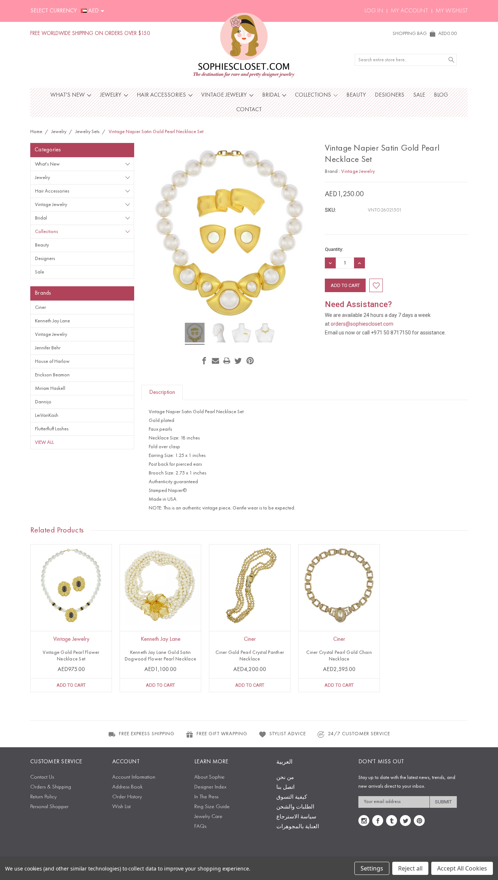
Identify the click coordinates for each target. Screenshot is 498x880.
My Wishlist (452, 11)
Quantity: (334, 249)
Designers (389, 95)
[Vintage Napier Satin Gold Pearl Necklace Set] (195, 334)
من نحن (285, 777)
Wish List (121, 807)
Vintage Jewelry (224, 95)
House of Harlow (52, 361)
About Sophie (209, 777)
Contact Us (42, 777)
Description (162, 392)
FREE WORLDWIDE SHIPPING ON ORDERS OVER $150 (90, 33)
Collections (313, 95)
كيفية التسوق (291, 797)
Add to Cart (71, 685)
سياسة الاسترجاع (296, 817)
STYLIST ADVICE (287, 733)
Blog (441, 95)
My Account (409, 11)
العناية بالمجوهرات (297, 827)
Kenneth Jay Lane (52, 320)
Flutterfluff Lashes (52, 428)
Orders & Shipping (50, 787)
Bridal (271, 95)
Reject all (410, 868)
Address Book (127, 787)
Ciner (40, 307)
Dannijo (43, 401)
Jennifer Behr (48, 347)
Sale (419, 95)
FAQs (200, 826)
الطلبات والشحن (295, 807)
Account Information (133, 777)
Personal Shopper (49, 807)
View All (44, 442)
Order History (127, 797)
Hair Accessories (162, 95)
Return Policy (43, 797)
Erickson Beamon (52, 374)
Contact (249, 110)
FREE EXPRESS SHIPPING (147, 733)
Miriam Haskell (50, 388)
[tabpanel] (71, 618)
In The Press (206, 797)
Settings (372, 868)
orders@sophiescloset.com (362, 324)
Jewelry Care (208, 816)
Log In (374, 11)
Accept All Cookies (462, 868)
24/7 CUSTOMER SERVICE (359, 733)
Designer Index (210, 787)
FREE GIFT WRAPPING (222, 733)
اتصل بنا (285, 787)
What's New (68, 95)
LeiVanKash (46, 415)
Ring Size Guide (212, 807)
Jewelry (111, 95)
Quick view (71, 601)
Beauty (356, 95)
